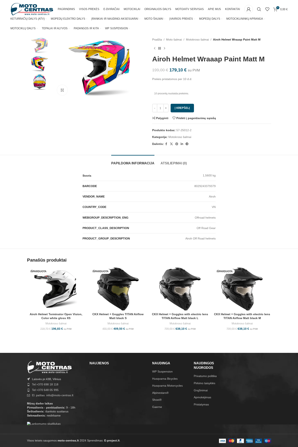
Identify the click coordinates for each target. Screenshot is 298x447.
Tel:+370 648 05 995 (45, 390)
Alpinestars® (160, 392)
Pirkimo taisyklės (204, 383)
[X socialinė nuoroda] (171, 144)
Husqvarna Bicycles (165, 378)
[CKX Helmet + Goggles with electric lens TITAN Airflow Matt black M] (242, 289)
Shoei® (157, 399)
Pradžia (157, 39)
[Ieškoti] (259, 9)
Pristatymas (201, 404)
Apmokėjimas (202, 397)
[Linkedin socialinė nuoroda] (181, 144)
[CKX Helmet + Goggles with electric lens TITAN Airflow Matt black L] (180, 289)
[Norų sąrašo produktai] (267, 9)
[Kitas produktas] (164, 48)
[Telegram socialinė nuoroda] (187, 144)
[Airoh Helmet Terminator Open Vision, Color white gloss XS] (56, 289)
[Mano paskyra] (248, 9)
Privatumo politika (205, 376)
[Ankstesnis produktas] (154, 48)
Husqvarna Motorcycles (167, 385)
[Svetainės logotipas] (31, 9)
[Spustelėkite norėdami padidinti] (62, 90)
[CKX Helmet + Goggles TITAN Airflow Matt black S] (118, 289)
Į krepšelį (182, 107)
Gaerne (157, 407)
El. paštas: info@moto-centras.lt (52, 395)
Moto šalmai (174, 39)
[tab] (132, 161)
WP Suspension (162, 371)
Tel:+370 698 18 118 (45, 384)
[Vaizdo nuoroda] (49, 366)
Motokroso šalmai (197, 39)
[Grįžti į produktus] (159, 48)
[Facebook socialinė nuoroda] (166, 144)
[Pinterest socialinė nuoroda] (176, 144)
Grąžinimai (201, 390)
